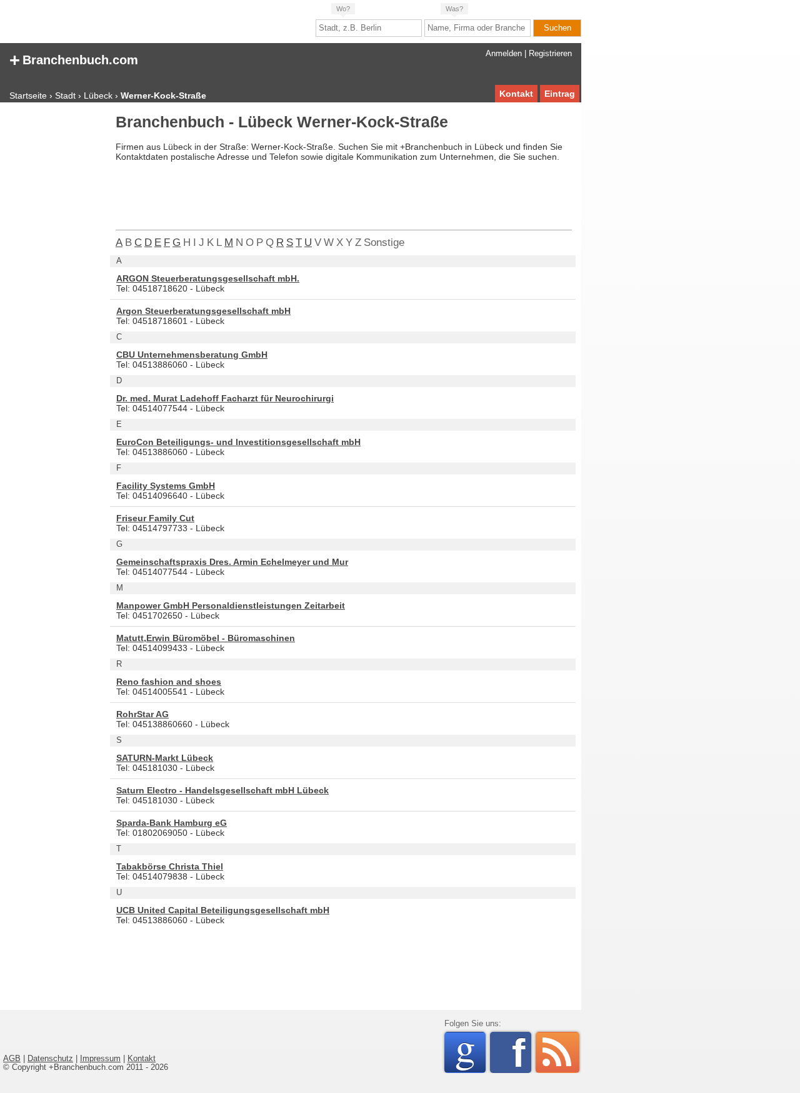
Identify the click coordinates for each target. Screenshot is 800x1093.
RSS (557, 1052)
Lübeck (98, 95)
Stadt (65, 95)
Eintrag (559, 94)
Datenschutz (50, 1058)
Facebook (521, 1052)
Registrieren (550, 53)
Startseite (28, 95)
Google (470, 1052)
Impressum (100, 1058)
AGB (12, 1058)
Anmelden (504, 53)
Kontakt (516, 94)
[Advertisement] (53, 302)
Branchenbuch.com (73, 59)
